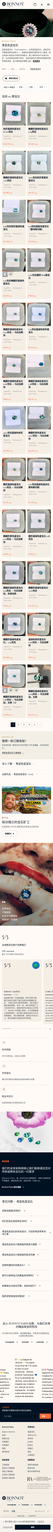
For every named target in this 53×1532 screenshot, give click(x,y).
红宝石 (30, 1442)
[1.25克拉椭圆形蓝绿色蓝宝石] (14, 260)
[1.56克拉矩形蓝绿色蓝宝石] (14, 211)
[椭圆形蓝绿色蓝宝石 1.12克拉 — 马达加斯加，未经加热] (14, 572)
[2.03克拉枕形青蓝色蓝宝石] (39, 162)
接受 (32, 1527)
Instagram (9, 1342)
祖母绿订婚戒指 (9, 919)
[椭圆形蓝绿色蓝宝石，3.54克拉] (14, 624)
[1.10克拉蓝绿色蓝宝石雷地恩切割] (39, 469)
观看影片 (9, 834)
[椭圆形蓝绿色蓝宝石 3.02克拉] (39, 572)
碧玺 (29, 1452)
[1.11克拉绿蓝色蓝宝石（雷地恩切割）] (39, 211)
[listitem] (5, 274)
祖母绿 (30, 1438)
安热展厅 (5, 1445)
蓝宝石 (22, 69)
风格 (31, 87)
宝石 (12, 69)
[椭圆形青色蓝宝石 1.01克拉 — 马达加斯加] (14, 521)
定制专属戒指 (33, 1465)
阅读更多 (36, 61)
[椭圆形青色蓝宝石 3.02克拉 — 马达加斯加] (39, 417)
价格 (20, 87)
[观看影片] (26, 800)
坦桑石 (30, 1448)
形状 (41, 87)
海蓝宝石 (31, 1432)
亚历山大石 (32, 1435)
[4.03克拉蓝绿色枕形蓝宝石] (14, 417)
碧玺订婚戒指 (7, 1471)
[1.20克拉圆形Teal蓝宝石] (39, 260)
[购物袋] (35, 4)
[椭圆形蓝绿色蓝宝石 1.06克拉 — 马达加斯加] (14, 366)
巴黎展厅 (5, 1442)
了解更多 (40, 1521)
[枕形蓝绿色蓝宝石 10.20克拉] (14, 113)
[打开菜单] (48, 4)
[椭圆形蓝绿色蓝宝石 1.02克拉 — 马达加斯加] (14, 314)
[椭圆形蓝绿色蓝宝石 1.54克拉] (39, 113)
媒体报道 (5, 1452)
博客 (4, 1448)
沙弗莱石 (31, 1455)
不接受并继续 (8, 1527)
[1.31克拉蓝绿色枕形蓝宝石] (39, 314)
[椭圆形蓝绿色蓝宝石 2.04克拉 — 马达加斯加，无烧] (39, 676)
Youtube (25, 1342)
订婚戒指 (6, 912)
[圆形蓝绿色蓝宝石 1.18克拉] (39, 521)
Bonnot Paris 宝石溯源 (11, 1187)
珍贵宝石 (6, 908)
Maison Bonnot (8, 1432)
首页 (4, 69)
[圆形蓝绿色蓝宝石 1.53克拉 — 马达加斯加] (14, 469)
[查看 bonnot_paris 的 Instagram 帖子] (26, 1378)
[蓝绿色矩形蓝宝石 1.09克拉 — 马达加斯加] (39, 624)
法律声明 (32, 1516)
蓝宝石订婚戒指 (9, 916)
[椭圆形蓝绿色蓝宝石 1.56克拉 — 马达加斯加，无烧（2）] (14, 676)
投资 (4, 1435)
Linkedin (40, 1342)
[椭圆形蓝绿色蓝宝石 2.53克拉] (14, 162)
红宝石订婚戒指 (8, 1474)
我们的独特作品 (34, 1471)
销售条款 (21, 1516)
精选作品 (5, 1438)
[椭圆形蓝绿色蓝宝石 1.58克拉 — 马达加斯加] (39, 366)
